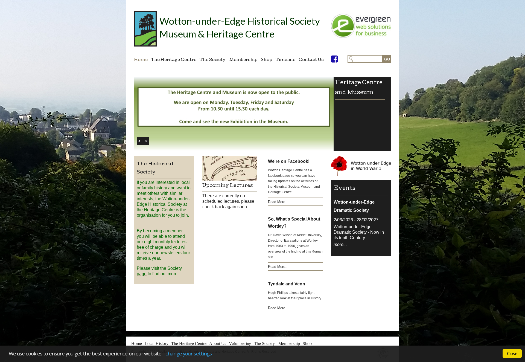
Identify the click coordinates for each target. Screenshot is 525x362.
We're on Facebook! (289, 161)
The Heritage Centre (173, 60)
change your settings (188, 353)
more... (340, 244)
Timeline (285, 60)
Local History (156, 343)
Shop (266, 60)
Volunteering (240, 343)
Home (141, 60)
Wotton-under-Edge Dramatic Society (354, 206)
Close (512, 354)
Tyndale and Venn (286, 284)
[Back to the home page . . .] (145, 29)
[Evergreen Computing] (361, 30)
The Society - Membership (229, 60)
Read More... (278, 202)
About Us (217, 343)
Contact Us (311, 60)
